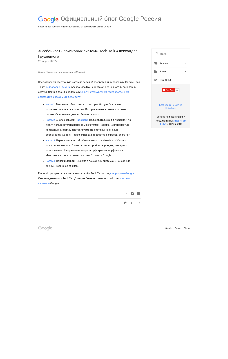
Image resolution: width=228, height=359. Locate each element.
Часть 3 (50, 140)
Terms (187, 228)
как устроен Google (122, 173)
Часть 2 (50, 119)
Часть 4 (50, 160)
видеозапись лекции (57, 87)
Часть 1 (50, 104)
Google (168, 228)
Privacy (178, 228)
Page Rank (82, 119)
